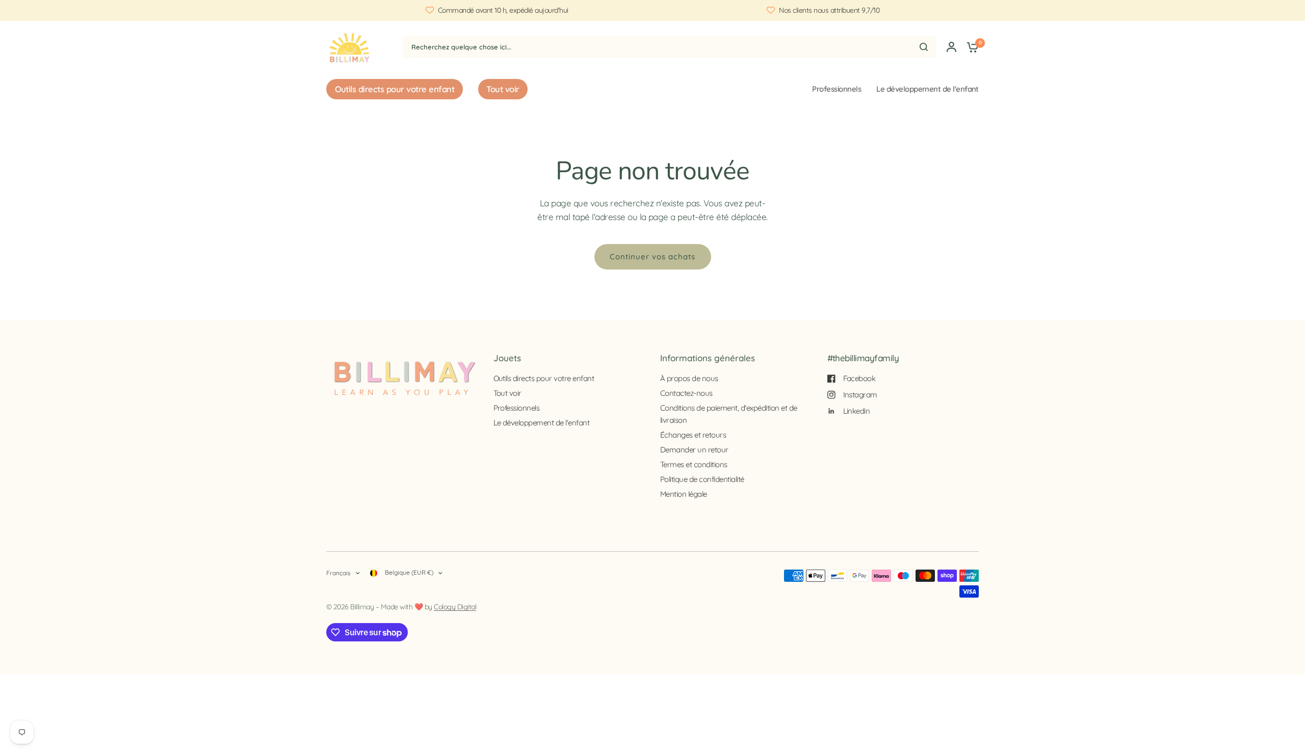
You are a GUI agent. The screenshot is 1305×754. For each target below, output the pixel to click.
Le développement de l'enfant (927, 89)
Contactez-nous (686, 393)
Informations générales (707, 358)
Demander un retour (694, 449)
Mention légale (683, 494)
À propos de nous (689, 378)
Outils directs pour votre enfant (543, 378)
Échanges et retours (693, 435)
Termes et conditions (693, 464)
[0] (970, 46)
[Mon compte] (951, 46)
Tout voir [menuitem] (502, 89)
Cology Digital (455, 606)
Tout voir (507, 393)
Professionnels (836, 89)
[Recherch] (923, 47)
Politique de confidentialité (702, 479)
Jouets (507, 358)
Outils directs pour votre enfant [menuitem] (395, 89)
